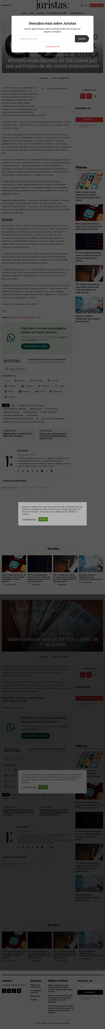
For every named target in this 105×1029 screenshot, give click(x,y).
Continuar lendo (53, 46)
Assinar (82, 38)
